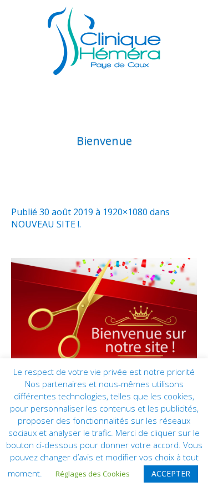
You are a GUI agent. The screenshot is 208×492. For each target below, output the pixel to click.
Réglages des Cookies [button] (92, 474)
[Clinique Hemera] (104, 41)
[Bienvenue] (104, 310)
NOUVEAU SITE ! (45, 224)
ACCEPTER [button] (170, 473)
